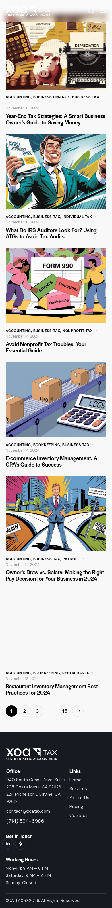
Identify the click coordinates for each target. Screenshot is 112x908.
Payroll (71, 558)
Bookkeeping (46, 444)
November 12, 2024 (22, 678)
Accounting (18, 96)
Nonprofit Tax (78, 330)
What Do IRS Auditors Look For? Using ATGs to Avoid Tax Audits (51, 233)
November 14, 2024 (23, 336)
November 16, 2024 (23, 108)
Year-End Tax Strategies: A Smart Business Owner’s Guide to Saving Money (55, 119)
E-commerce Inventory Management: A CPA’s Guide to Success (51, 461)
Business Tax (85, 96)
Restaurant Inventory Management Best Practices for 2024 (52, 689)
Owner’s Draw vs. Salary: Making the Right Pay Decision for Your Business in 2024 (55, 575)
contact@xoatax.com (28, 811)
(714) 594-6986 (25, 821)
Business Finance (51, 96)
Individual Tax (77, 216)
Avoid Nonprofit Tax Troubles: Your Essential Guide (46, 347)
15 (66, 709)
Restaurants (76, 672)
